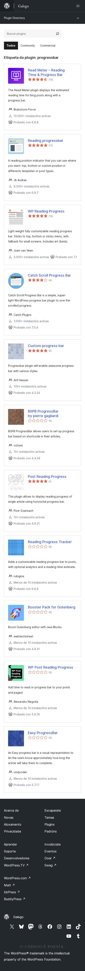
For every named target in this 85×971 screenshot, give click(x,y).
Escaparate (52, 810)
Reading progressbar (45, 140)
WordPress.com (17, 878)
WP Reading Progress (46, 211)
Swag (50, 865)
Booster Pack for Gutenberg (51, 607)
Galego (18, 917)
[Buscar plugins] (57, 34)
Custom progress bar (46, 346)
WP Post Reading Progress (50, 667)
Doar (50, 858)
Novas (8, 817)
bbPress (12, 892)
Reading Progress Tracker (50, 542)
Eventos (50, 851)
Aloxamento (12, 824)
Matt (9, 885)
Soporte (10, 851)
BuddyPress (15, 899)
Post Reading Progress (47, 476)
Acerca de (11, 810)
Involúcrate (52, 844)
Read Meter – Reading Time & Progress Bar (46, 72)
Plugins (49, 824)
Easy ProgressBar (43, 733)
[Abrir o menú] (78, 6)
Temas (49, 817)
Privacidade (12, 831)
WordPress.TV (16, 865)
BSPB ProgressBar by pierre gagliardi (43, 413)
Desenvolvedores (16, 858)
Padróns (50, 831)
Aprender (10, 844)
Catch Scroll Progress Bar (49, 275)
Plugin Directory (14, 18)
